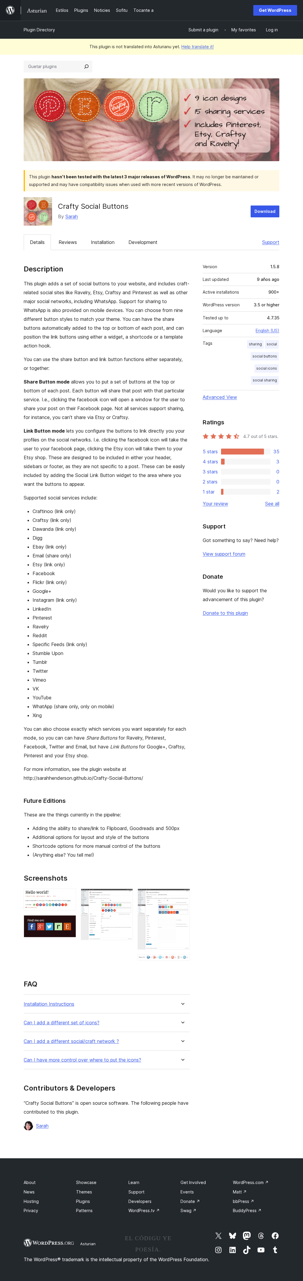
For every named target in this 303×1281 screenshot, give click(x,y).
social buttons (264, 356)
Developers (140, 1201)
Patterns (84, 1210)
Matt (240, 1191)
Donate (190, 1201)
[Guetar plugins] (86, 66)
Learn (133, 1182)
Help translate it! (197, 46)
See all (272, 504)
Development (142, 242)
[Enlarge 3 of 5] (125, 897)
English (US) (267, 330)
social (272, 344)
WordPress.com (251, 1182)
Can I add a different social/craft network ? (71, 1041)
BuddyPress (247, 1210)
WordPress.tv (144, 1210)
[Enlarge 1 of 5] (68, 897)
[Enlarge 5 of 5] (182, 962)
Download (264, 211)
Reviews (68, 242)
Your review (215, 504)
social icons (266, 368)
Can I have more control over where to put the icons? (82, 1060)
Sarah (71, 216)
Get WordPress (275, 10)
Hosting (31, 1201)
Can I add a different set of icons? (61, 1023)
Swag (188, 1210)
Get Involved (193, 1182)
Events (187, 1191)
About (30, 1182)
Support (270, 242)
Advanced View (220, 397)
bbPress (243, 1201)
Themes (84, 1191)
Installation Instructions (49, 1004)
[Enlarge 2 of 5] (68, 923)
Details (37, 242)
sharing (255, 344)
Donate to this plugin (225, 613)
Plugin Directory (39, 29)
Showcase (86, 1182)
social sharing (265, 380)
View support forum (224, 554)
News (29, 1191)
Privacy (31, 1210)
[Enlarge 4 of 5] (182, 897)
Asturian (88, 1243)
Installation (103, 242)
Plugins (83, 1201)
